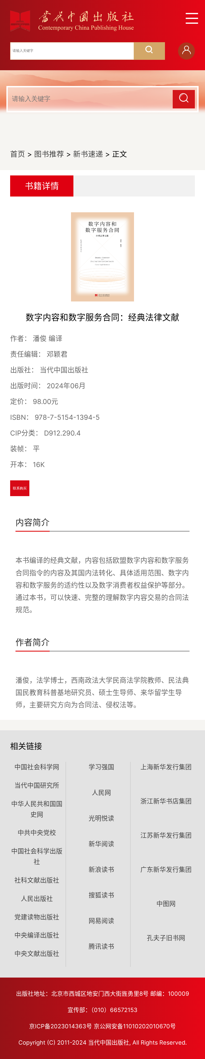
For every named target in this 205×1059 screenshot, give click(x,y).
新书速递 (88, 154)
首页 (17, 154)
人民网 (101, 793)
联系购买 (20, 488)
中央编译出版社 (36, 935)
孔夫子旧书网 (166, 938)
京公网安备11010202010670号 (135, 1026)
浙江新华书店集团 (166, 801)
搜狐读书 (101, 895)
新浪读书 (101, 869)
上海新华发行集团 (166, 767)
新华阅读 (101, 844)
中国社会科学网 (36, 767)
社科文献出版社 (36, 880)
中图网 (166, 904)
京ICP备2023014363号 (60, 1026)
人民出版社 (37, 899)
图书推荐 (49, 154)
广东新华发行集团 (166, 869)
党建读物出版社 (36, 917)
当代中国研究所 (36, 785)
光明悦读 (101, 818)
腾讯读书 (101, 946)
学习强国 (101, 767)
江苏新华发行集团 (166, 835)
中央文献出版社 (36, 954)
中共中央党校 (37, 833)
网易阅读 (101, 921)
